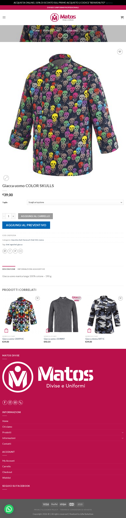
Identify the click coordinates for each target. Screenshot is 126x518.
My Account (8, 460)
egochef (13, 244)
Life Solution (86, 514)
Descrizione (8, 269)
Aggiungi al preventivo (26, 225)
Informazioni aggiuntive (31, 269)
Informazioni (8, 438)
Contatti (6, 443)
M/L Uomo (87, 30)
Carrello (6, 466)
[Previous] (2, 322)
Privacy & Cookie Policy (46, 510)
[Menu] (4, 17)
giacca (19, 244)
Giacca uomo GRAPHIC (13, 339)
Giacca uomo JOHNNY (54, 339)
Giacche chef (70, 30)
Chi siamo (7, 426)
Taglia (4, 202)
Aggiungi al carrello (35, 216)
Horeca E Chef (51, 30)
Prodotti (6, 432)
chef (7, 244)
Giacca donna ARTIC (94, 339)
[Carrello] (122, 17)
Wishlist (6, 477)
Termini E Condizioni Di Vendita (76, 510)
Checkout (7, 472)
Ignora (109, 2)
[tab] (8, 269)
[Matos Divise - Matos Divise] (63, 17)
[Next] (123, 322)
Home (36, 30)
